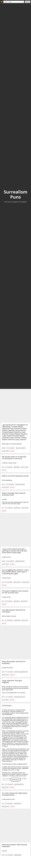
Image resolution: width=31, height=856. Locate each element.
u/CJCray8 (17, 601)
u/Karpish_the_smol (20, 697)
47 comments (10, 484)
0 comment (9, 467)
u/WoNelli (17, 467)
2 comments (10, 620)
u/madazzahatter (21, 448)
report (13, 451)
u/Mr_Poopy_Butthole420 (22, 672)
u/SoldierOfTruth (20, 784)
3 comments (11, 561)
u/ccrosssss (18, 582)
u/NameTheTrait (20, 561)
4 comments (10, 803)
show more (15, 780)
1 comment (9, 508)
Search (27, 2)
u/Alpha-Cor (18, 803)
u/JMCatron (17, 508)
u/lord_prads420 (21, 484)
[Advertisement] (15, 405)
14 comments (11, 448)
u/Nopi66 (18, 620)
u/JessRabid (18, 855)
